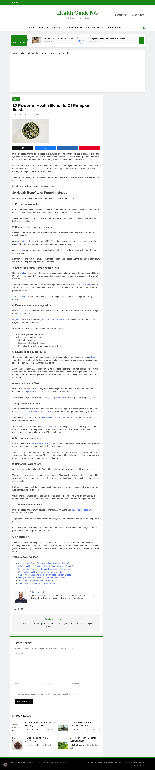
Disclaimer (57, 28)
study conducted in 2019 (50, 426)
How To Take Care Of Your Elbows (58, 39)
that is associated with (82, 510)
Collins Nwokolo (21, 115)
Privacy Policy (74, 28)
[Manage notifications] (5, 765)
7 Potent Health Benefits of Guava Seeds (36, 583)
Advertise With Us (95, 28)
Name (18, 684)
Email (47, 684)
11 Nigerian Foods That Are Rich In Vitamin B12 (108, 39)
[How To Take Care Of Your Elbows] (36, 40)
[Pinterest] (21, 609)
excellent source (40, 443)
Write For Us (114, 28)
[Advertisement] (77, 72)
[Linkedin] (15, 609)
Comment (19, 654)
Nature (16, 99)
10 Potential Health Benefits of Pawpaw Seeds (39, 580)
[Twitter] (18, 609)
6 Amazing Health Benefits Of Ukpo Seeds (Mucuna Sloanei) (45, 566)
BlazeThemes (62, 762)
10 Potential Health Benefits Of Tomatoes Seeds (40, 572)
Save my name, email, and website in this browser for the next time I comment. (49, 694)
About (32, 28)
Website (75, 684)
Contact (43, 28)
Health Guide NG (77, 13)
